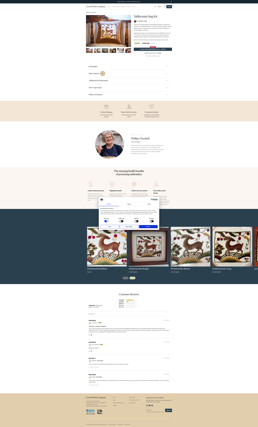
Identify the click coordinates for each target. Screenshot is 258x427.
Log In (169, 7)
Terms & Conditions (112, 424)
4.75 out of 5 (99, 305)
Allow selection (129, 226)
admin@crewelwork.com (91, 404)
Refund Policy (127, 424)
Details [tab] (129, 204)
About (114, 397)
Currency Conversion (134, 400)
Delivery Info (132, 397)
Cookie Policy (132, 402)
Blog (114, 400)
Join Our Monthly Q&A (118, 402)
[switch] (121, 221)
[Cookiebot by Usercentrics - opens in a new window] (152, 200)
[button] (155, 6)
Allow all (148, 226)
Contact (115, 405)
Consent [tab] (109, 204)
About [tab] (149, 204)
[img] (92, 320)
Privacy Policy (120, 424)
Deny (110, 226)
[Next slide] (132, 278)
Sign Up (168, 410)
